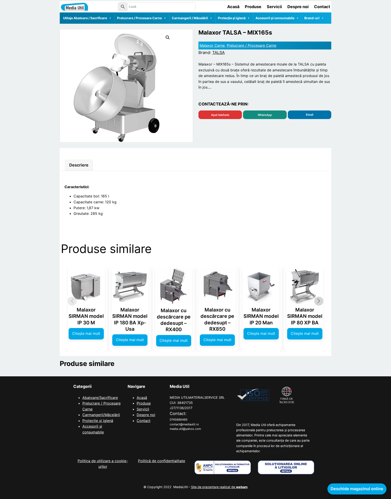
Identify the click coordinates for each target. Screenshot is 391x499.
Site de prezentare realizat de (219, 487)
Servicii (143, 409)
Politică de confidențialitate (161, 461)
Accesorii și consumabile (274, 18)
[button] (168, 37)
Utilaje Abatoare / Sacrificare (85, 18)
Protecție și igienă (232, 18)
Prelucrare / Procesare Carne (139, 18)
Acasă (142, 397)
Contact (143, 420)
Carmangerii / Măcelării (190, 18)
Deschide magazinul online (357, 488)
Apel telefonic (220, 115)
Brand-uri (311, 18)
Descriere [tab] (78, 165)
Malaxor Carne (212, 45)
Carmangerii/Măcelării (101, 414)
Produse (144, 403)
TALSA (218, 52)
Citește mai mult (86, 333)
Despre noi (146, 414)
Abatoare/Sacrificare (100, 397)
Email (309, 114)
